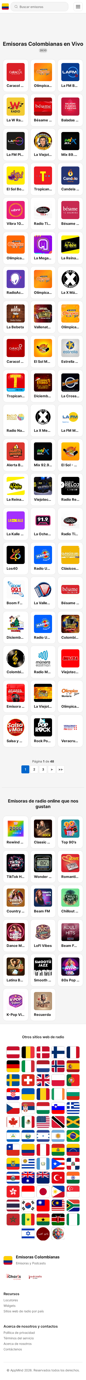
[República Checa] (13, 1108)
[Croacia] (13, 1094)
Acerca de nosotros (18, 1344)
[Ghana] (43, 1219)
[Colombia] (28, 1150)
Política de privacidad (19, 1332)
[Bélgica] (28, 1052)
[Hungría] (43, 1108)
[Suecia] (13, 1080)
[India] (73, 1178)
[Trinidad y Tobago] (58, 1122)
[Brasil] (73, 1136)
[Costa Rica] (13, 1178)
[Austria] (13, 1052)
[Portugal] (73, 1080)
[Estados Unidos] (43, 1122)
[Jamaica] (73, 1122)
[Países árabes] (43, 1233)
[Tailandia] (13, 1205)
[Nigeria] (73, 1219)
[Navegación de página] (78, 6)
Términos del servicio (19, 1338)
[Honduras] (43, 1136)
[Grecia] (73, 1108)
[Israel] (28, 1233)
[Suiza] (28, 1080)
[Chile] (13, 1150)
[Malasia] (58, 1205)
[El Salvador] (28, 1136)
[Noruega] (58, 1066)
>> (60, 769)
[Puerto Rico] (58, 1164)
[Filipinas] (58, 1191)
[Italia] (28, 1066)
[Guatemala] (43, 1164)
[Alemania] (13, 1066)
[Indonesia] (28, 1191)
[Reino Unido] (43, 1080)
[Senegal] (28, 1219)
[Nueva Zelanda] (43, 1178)
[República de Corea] (28, 1205)
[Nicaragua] (13, 1136)
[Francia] (73, 1052)
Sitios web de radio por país (24, 1311)
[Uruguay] (28, 1164)
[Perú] (43, 1150)
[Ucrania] (28, 1094)
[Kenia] (58, 1219)
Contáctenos (13, 1349)
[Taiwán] (43, 1205)
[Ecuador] (13, 1164)
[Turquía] (58, 1178)
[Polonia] (58, 1080)
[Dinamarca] (43, 1052)
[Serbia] (28, 1108)
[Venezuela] (73, 1150)
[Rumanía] (43, 1094)
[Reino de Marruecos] (13, 1219)
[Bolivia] (58, 1150)
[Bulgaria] (73, 1094)
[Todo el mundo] (58, 1233)
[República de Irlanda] (58, 1094)
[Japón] (43, 1191)
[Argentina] (58, 1136)
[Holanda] (43, 1066)
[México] (28, 1122)
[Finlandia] (58, 1052)
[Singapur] (73, 1191)
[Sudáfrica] (73, 1205)
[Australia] (28, 1178)
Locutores (11, 1300)
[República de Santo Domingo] (73, 1164)
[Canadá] (13, 1122)
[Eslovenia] (58, 1108)
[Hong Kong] (13, 1191)
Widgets (9, 1305)
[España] (73, 1066)
